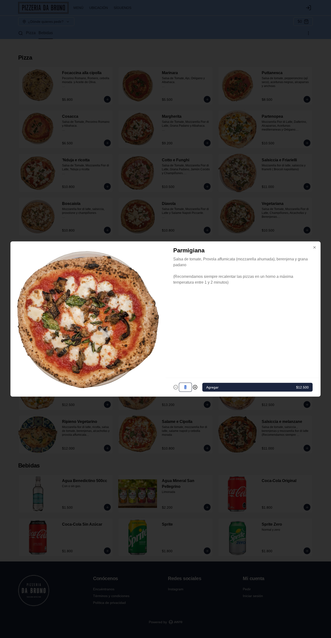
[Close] (314, 247)
